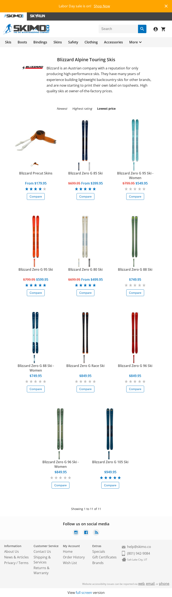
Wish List (70, 563)
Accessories (113, 42)
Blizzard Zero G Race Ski (85, 365)
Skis (8, 42)
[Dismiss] (166, 5)
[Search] (142, 29)
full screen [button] (84, 592)
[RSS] (96, 532)
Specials (98, 551)
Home (68, 551)
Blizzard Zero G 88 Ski (135, 269)
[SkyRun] (37, 16)
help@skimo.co (139, 546)
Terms (23, 563)
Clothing (91, 42)
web (141, 583)
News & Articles (16, 557)
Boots (22, 42)
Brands (98, 563)
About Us (11, 551)
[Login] (157, 29)
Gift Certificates (104, 557)
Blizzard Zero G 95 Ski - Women (135, 175)
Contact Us (42, 551)
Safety (73, 42)
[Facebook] (86, 532)
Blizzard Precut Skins (35, 173)
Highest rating (82, 109)
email (150, 583)
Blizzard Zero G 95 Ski (35, 269)
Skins (57, 42)
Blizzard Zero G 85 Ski (85, 173)
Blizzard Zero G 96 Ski (135, 365)
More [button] (133, 42)
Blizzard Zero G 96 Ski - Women (60, 464)
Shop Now (102, 6)
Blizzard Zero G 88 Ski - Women (36, 368)
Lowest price (106, 109)
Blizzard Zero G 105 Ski (110, 462)
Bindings (40, 42)
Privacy (10, 563)
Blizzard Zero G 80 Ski (85, 269)
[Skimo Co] (26, 33)
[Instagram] (76, 532)
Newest (62, 109)
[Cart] (165, 29)
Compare (36, 196)
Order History (74, 557)
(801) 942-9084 (138, 553)
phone (164, 583)
